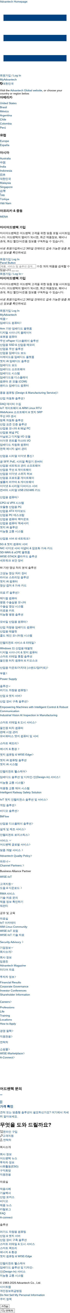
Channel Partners (11, 865)
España (4, 145)
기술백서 (5, 1193)
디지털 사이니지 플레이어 (16, 332)
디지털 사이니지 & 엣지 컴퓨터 (19, 652)
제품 (2, 318)
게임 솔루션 (7, 805)
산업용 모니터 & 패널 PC (15, 428)
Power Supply (8, 678)
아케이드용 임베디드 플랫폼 (17, 357)
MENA (4, 216)
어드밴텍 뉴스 (8, 1158)
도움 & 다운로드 (10, 887)
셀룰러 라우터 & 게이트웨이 (17, 481)
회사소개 (5, 951)
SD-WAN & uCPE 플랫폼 (15, 552)
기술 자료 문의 (9, 897)
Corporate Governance (14, 986)
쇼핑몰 (4, 1049)
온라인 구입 (10, 1131)
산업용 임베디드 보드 (13, 352)
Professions (7, 1007)
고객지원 (5, 883)
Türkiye (4, 199)
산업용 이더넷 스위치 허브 (16, 473)
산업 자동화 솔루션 (11, 398)
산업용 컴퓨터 (8, 497)
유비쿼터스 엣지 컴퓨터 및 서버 (19, 736)
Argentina (6, 115)
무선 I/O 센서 (8, 416)
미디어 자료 (7, 969)
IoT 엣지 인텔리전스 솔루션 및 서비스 (23, 799)
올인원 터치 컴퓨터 (11, 728)
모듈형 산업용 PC (11, 506)
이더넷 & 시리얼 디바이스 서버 (19, 486)
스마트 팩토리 (8, 743)
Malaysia (5, 182)
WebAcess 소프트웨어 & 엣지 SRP (21, 412)
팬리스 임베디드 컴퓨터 (14, 385)
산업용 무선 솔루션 (11, 348)
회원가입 (5, 75)
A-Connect (6, 1057)
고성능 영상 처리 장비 (13, 573)
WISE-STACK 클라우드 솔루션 (18, 556)
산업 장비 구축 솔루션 (13, 701)
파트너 (4, 861)
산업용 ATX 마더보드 (13, 511)
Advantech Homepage (13, 1)
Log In (17, 75)
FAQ (2, 1213)
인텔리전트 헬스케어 (12, 771)
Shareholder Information (15, 994)
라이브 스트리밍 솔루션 (14, 577)
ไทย (2, 195)
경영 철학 (6, 1030)
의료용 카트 (7, 610)
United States (8, 103)
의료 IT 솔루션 (9, 592)
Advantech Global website (26, 90)
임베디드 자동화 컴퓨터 (14, 444)
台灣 (2, 191)
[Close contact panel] (1, 1094)
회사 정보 (6, 957)
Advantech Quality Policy (15, 855)
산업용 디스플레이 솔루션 (16, 823)
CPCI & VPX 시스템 (12, 502)
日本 (2, 174)
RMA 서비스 (7, 893)
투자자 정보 (7, 976)
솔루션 (4, 686)
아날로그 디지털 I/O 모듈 (15, 436)
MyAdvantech (8, 79)
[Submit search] (13, 270)
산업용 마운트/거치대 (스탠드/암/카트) (23, 667)
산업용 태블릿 (8, 631)
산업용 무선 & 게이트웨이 (15, 469)
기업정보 (5, 947)
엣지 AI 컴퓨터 (9, 581)
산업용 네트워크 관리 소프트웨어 (20, 465)
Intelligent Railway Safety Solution (20, 792)
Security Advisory (11, 942)
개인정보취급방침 (11, 1290)
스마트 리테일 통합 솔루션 (16, 656)
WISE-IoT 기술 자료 (12, 934)
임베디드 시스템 (10, 373)
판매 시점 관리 (9, 732)
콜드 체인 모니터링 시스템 (16, 635)
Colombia (6, 123)
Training (5, 1015)
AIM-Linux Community (13, 926)
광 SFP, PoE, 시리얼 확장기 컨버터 (21, 461)
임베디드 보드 (8, 365)
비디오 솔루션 (8, 810)
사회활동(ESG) (9, 1166)
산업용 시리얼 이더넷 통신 (16, 455)
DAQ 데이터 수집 (10, 403)
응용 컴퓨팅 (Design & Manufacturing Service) (28, 392)
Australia (5, 158)
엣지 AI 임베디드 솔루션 (14, 361)
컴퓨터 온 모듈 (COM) (13, 381)
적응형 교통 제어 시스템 (15, 788)
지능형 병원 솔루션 (11, 614)
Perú (3, 127)
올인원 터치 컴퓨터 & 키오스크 (19, 660)
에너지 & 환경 (9, 748)
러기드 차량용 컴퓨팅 (13, 690)
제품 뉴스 (6, 1205)
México (4, 111)
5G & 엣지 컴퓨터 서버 (14, 544)
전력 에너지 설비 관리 (13, 448)
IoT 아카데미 (8, 922)
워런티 (4, 905)
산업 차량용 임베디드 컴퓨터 (17, 627)
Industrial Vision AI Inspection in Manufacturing (28, 715)
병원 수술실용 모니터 (13, 602)
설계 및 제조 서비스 (12, 829)
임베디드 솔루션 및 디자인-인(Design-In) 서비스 (29, 777)
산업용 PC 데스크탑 (12, 515)
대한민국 (8, 83)
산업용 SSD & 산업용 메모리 (17, 344)
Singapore (6, 186)
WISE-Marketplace (11, 1053)
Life (2, 1011)
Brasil (3, 107)
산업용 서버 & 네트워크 (14, 538)
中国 (2, 162)
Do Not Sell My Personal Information (22, 1295)
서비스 (4, 840)
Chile (3, 119)
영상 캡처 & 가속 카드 (13, 585)
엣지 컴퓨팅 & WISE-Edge (16, 754)
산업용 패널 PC (9, 432)
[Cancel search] (17, 270)
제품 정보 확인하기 (11, 901)
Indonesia (6, 170)
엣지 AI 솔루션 (9, 527)
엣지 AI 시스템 (9, 764)
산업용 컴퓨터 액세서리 (14, 523)
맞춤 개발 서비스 (10, 850)
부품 (2, 673)
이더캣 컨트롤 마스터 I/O (15, 440)
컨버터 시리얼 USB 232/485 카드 (20, 490)
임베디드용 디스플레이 (14, 377)
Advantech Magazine (13, 965)
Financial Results (10, 982)
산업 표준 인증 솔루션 (13, 424)
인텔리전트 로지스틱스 (14, 834)
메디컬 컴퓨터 (8, 598)
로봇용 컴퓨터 (8, 336)
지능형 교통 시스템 (11, 531)
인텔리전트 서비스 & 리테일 (17, 642)
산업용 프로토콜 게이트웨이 (17, 477)
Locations (6, 1019)
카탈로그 (5, 1209)
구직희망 (5, 1170)
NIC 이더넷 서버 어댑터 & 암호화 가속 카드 (26, 548)
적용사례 (5, 1188)
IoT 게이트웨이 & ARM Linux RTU (21, 408)
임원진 (4, 961)
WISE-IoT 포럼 (9, 930)
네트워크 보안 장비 (11, 560)
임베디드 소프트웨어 (12, 369)
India (3, 166)
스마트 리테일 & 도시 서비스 (17, 722)
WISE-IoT (6, 876)
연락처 (4, 1042)
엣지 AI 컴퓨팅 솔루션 (13, 760)
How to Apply (8, 1023)
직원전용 (5, 1036)
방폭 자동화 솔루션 (11, 420)
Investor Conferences (13, 990)
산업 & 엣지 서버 (10, 695)
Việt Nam (5, 203)
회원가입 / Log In (10, 273)
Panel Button (8, 262)
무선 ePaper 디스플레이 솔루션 (19, 340)
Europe (4, 141)
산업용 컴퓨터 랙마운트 (14, 519)
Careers (5, 1001)
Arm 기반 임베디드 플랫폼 (16, 328)
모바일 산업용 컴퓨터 (13, 621)
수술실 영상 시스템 (11, 606)
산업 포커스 (7, 1197)
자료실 (4, 918)
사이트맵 (5, 1286)
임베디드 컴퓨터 (10, 322)
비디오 (4, 1201)
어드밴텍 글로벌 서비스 (14, 844)
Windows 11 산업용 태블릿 (16, 648)
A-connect (6, 1217)
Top (6, 1306)
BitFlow (4, 816)
